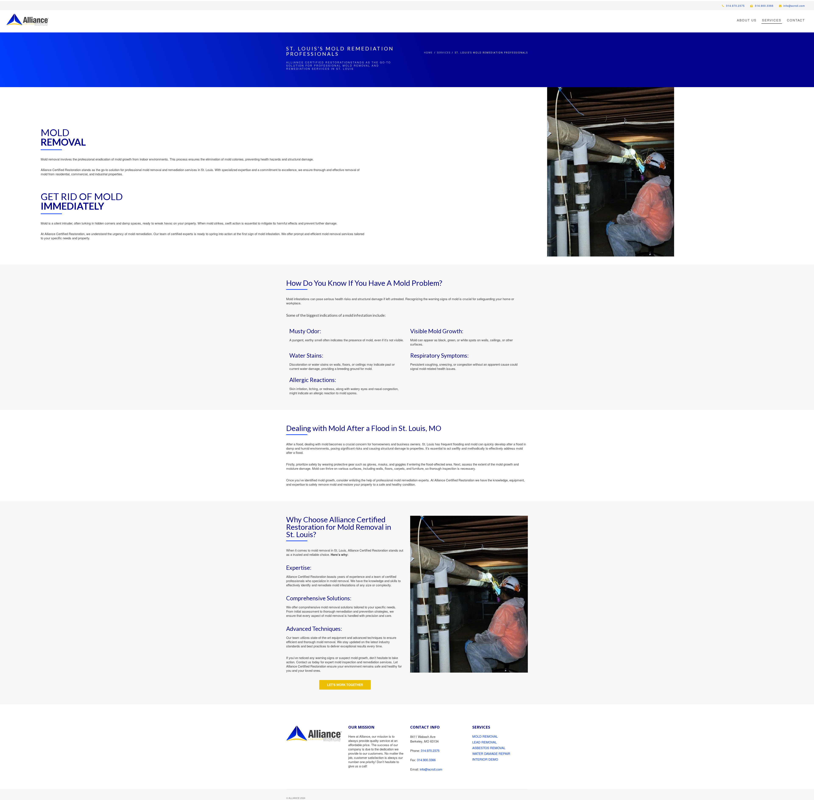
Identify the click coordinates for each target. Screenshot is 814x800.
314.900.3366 (764, 5)
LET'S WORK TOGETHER (345, 685)
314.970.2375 (735, 5)
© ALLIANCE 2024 (295, 798)
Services (443, 52)
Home (428, 52)
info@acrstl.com (794, 5)
